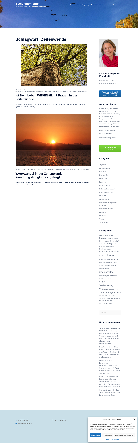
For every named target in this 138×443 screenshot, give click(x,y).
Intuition (102, 246)
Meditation (102, 259)
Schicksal (115, 262)
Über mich (111, 5)
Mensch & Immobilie (106, 192)
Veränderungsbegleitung (109, 289)
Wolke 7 (118, 300)
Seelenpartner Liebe (106, 209)
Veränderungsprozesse (107, 295)
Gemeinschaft (114, 241)
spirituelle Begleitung (82, 5)
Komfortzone (103, 249)
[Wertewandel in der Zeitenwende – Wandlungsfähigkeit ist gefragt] (53, 140)
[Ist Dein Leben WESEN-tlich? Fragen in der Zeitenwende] (54, 65)
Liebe (110, 255)
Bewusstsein (109, 235)
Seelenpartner (104, 199)
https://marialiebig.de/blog (107, 138)
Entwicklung (30, 91)
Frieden (102, 241)
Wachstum (67, 91)
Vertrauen (103, 282)
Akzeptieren (95, 435)
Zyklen (110, 303)
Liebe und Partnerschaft (107, 189)
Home (65, 5)
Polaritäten (109, 262)
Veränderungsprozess (110, 292)
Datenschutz (109, 439)
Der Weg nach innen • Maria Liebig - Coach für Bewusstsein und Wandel (109, 349)
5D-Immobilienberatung (98, 5)
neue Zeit (59, 91)
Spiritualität (60, 169)
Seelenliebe (110, 265)
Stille (109, 275)
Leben (110, 249)
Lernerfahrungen (103, 255)
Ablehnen (108, 435)
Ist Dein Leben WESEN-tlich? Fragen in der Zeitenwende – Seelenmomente (109, 379)
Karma (112, 246)
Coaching (102, 171)
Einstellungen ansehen (124, 435)
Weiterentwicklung (105, 301)
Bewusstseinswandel (106, 238)
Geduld (107, 241)
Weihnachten (116, 298)
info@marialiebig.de (25, 423)
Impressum (116, 439)
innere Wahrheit (115, 243)
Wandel (74, 91)
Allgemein (102, 164)
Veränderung (106, 285)
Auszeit (101, 235)
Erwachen (39, 91)
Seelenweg (103, 275)
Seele (101, 266)
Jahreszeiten (108, 246)
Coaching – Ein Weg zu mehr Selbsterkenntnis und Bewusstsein (109, 354)
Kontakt (119, 5)
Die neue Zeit (20, 91)
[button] (134, 419)
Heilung (109, 244)
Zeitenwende (82, 91)
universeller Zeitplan (108, 278)
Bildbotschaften (104, 168)
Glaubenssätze (102, 243)
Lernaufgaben (114, 251)
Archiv (72, 5)
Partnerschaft (113, 259)
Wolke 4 (114, 300)
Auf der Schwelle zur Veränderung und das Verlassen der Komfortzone (109, 384)
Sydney (48, 440)
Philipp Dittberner (103, 262)
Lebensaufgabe (49, 91)
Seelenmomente (27, 3)
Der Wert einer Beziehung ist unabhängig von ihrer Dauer (110, 370)
